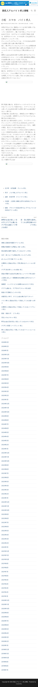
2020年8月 (5, 617)
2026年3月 (5, 342)
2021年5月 (4, 580)
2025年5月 (5, 383)
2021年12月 (5, 551)
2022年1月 (4, 547)
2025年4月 (5, 387)
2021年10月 (5, 559)
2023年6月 (5, 477)
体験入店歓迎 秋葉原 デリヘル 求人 (12, 243)
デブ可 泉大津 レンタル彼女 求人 (12, 269)
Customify (19, 684)
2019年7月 (4, 670)
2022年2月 (5, 543)
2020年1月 (4, 645)
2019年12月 (5, 649)
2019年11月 (5, 653)
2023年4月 (5, 486)
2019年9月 (4, 662)
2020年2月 (5, 641)
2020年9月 (5, 613)
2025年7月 (5, 375)
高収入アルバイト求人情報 (15, 10)
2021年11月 (5, 555)
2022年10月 (5, 510)
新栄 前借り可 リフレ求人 (10, 313)
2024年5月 (5, 432)
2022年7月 (5, 522)
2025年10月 (5, 363)
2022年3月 (5, 539)
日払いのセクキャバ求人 (9, 317)
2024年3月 (5, 440)
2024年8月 (5, 420)
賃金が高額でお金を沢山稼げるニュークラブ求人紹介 (18, 274)
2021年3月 (4, 588)
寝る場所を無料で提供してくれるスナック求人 (16, 251)
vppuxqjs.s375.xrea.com (10, 23)
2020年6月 (5, 625)
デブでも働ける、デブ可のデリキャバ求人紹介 (16, 288)
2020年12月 (5, 600)
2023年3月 (5, 490)
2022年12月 (5, 502)
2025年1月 (4, 399)
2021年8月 (4, 567)
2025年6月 (5, 379)
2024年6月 (5, 428)
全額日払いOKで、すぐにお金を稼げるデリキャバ (17, 296)
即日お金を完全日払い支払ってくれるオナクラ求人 (17, 321)
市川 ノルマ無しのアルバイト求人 (16, 192)
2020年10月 (5, 608)
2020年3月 (5, 637)
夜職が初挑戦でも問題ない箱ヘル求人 (13, 247)
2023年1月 (4, 498)
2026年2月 (5, 346)
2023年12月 (5, 453)
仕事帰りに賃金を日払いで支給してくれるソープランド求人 (18, 308)
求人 (32, 23)
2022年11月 (5, 506)
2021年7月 (4, 572)
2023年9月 (5, 465)
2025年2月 (5, 395)
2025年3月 (5, 391)
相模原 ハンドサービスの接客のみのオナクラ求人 (17, 284)
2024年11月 (5, 408)
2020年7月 (5, 621)
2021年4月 (4, 584)
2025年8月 (5, 371)
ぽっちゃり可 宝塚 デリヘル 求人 (12, 259)
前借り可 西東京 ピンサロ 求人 (11, 292)
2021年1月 (4, 596)
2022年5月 (5, 531)
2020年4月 (5, 633)
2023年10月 (5, 461)
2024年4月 (5, 436)
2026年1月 (4, 350)
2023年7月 (5, 473)
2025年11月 (5, 359)
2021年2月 (4, 592)
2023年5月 (5, 481)
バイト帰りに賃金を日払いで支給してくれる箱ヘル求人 (18, 302)
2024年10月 (5, 412)
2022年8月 (5, 518)
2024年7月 (5, 424)
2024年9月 (5, 416)
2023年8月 (5, 469)
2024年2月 (5, 445)
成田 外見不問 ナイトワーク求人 (16, 197)
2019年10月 (5, 658)
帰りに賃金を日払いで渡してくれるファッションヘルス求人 (18, 331)
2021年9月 (4, 563)
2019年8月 (4, 666)
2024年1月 (4, 449)
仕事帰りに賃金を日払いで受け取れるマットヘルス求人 (18, 264)
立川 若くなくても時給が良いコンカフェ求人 (16, 255)
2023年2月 (5, 494)
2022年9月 (5, 514)
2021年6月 (4, 576)
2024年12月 (5, 404)
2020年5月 (5, 629)
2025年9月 (5, 367)
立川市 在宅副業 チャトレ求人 (15, 188)
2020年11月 (5, 604)
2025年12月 (5, 354)
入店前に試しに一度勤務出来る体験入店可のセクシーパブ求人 (18, 279)
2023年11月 (5, 457)
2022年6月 (5, 526)
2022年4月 (5, 535)
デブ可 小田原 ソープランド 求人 (12, 326)
